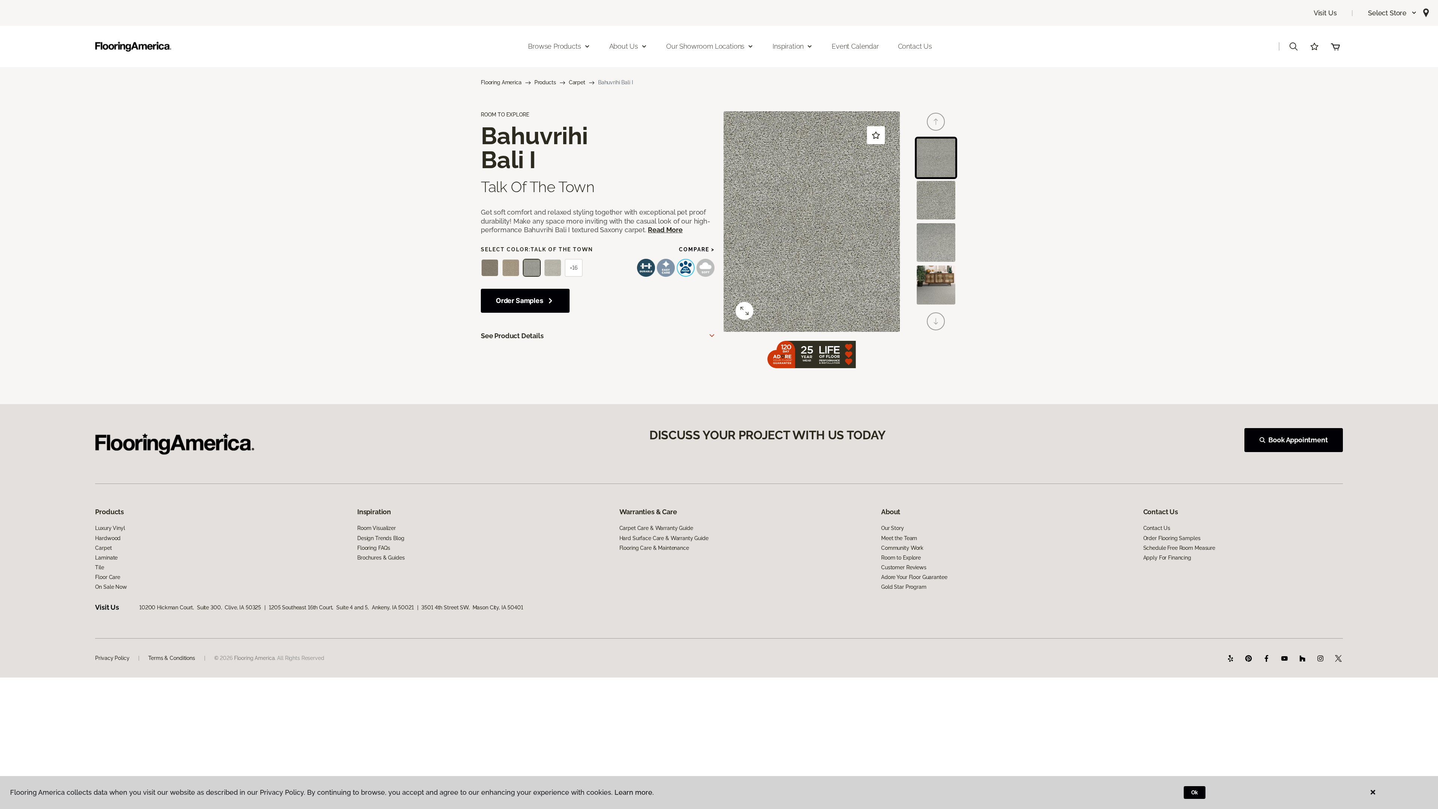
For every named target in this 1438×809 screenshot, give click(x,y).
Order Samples (519, 300)
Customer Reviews (903, 567)
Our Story (892, 528)
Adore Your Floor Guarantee (914, 577)
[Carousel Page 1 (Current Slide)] (936, 158)
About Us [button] (623, 46)
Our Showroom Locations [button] (705, 46)
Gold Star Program (903, 587)
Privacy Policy (112, 658)
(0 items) (1335, 46)
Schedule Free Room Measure (1179, 548)
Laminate (106, 558)
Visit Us (1325, 13)
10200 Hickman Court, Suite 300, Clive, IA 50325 (200, 607)
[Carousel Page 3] (936, 242)
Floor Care (107, 577)
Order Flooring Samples (1172, 538)
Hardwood (108, 538)
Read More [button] (665, 230)
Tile (99, 567)
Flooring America (501, 82)
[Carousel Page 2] (936, 200)
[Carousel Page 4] (936, 285)
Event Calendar (855, 46)
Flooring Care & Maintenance (654, 548)
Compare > (697, 249)
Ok (1194, 793)
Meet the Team (899, 538)
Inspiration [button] (788, 46)
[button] (1392, 13)
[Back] (936, 122)
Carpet (577, 82)
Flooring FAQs (373, 548)
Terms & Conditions (171, 658)
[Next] (936, 321)
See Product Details (512, 336)
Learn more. (634, 792)
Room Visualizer (376, 528)
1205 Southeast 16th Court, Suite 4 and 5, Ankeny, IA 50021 (341, 607)
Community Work (902, 548)
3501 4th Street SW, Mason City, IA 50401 (472, 607)
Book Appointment (1298, 440)
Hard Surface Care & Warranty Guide (664, 538)
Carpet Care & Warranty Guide (656, 528)
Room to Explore (901, 558)
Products (545, 82)
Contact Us (915, 46)
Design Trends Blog (380, 538)
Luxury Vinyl (110, 528)
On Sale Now (111, 587)
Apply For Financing (1167, 558)
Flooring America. (255, 658)
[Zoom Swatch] (744, 311)
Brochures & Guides (380, 558)
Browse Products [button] (554, 46)
